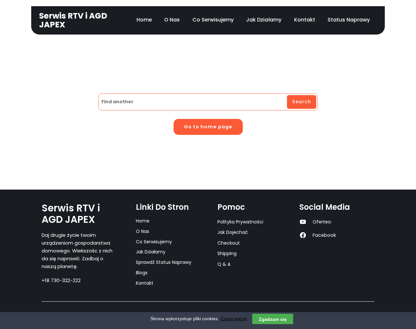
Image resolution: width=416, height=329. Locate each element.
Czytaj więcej (233, 318)
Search (301, 101)
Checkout (228, 243)
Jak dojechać (232, 232)
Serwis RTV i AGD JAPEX (73, 20)
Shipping (227, 253)
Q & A (223, 264)
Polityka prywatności (240, 222)
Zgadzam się (273, 319)
